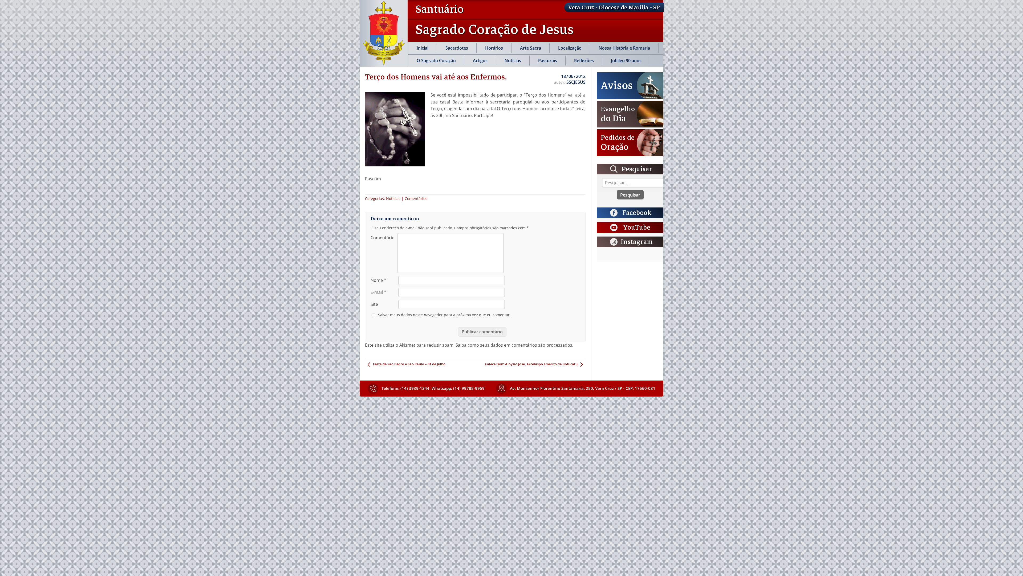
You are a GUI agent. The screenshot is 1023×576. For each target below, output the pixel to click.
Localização (570, 48)
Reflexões (584, 60)
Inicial (422, 48)
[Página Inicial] (384, 33)
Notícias (513, 60)
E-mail (378, 292)
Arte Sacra (530, 48)
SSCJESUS (576, 82)
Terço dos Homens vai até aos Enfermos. (436, 76)
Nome (378, 280)
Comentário (383, 238)
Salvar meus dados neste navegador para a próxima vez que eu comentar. (444, 315)
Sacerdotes (456, 48)
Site (374, 304)
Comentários (416, 198)
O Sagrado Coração (436, 60)
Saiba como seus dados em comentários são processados (514, 345)
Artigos (480, 60)
